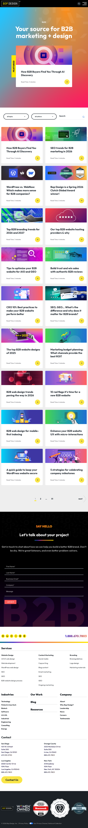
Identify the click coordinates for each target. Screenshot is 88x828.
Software (5, 712)
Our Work (36, 694)
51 (52, 499)
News (62, 712)
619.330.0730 (6, 755)
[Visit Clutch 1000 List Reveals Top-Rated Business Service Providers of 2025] (79, 808)
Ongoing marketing (46, 685)
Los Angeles (6, 761)
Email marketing (45, 672)
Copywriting (43, 663)
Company (66, 694)
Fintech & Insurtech (8, 705)
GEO (3, 676)
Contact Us (11, 779)
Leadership (64, 708)
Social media (43, 659)
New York (48, 761)
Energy (4, 729)
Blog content (43, 667)
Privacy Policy (23, 823)
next (80, 499)
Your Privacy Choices (40, 823)
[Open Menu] (84, 3)
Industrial (5, 718)
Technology (5, 701)
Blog (33, 702)
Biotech (4, 708)
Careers (63, 715)
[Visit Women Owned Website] (23, 808)
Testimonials (65, 718)
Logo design (74, 663)
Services (6, 648)
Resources (37, 709)
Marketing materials (77, 667)
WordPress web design (10, 667)
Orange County (50, 744)
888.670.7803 (49, 755)
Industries (7, 694)
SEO (3, 672)
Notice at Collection (55, 823)
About (62, 701)
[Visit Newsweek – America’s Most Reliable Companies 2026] (41, 808)
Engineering (6, 722)
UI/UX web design (8, 659)
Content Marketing (46, 655)
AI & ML (4, 715)
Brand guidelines (76, 659)
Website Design (7, 655)
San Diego (5, 744)
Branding (73, 655)
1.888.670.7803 (76, 636)
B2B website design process (11, 681)
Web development (8, 663)
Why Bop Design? (67, 705)
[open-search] (79, 3)
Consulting (5, 725)
